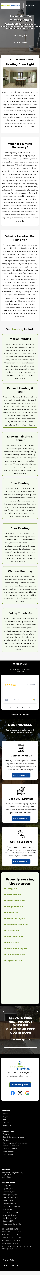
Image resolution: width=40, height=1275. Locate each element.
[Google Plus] (27, 1093)
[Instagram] (20, 1093)
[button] (37, 5)
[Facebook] (12, 1093)
